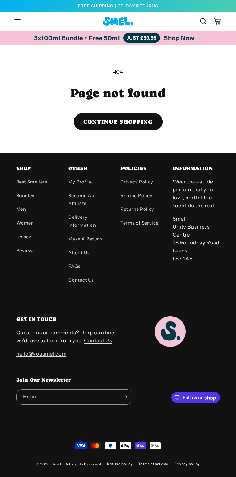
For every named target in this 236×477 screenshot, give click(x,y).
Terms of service (153, 464)
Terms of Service (139, 223)
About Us (78, 253)
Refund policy (120, 464)
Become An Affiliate (81, 199)
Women (25, 223)
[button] (17, 21)
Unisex (23, 237)
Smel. (57, 464)
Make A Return (85, 239)
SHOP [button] (23, 168)
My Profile (80, 182)
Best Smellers (31, 182)
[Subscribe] (125, 396)
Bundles (25, 195)
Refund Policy (136, 195)
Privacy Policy (136, 182)
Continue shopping (118, 121)
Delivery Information (82, 221)
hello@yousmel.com (41, 354)
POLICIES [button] (133, 168)
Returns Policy (137, 209)
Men (21, 209)
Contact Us (81, 280)
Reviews (25, 250)
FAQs (74, 266)
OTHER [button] (77, 168)
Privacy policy (187, 464)
